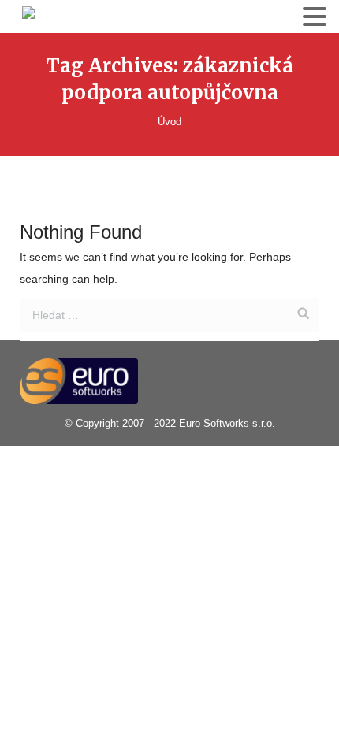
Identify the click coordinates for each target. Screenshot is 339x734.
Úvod (169, 122)
